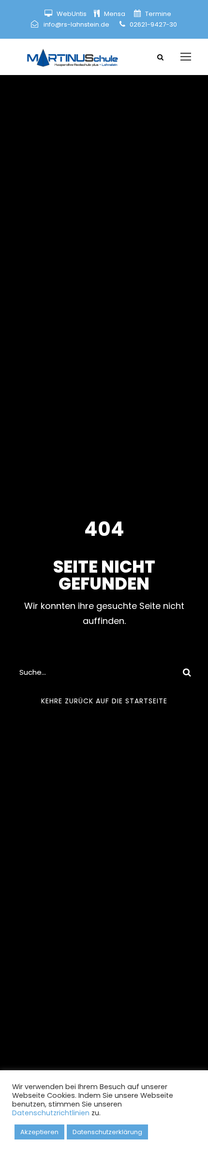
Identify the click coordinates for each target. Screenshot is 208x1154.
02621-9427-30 (153, 24)
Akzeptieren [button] (39, 1132)
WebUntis (72, 13)
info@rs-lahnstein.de (76, 24)
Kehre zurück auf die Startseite (104, 701)
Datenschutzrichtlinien (50, 1113)
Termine (157, 13)
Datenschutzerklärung (107, 1132)
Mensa (115, 13)
